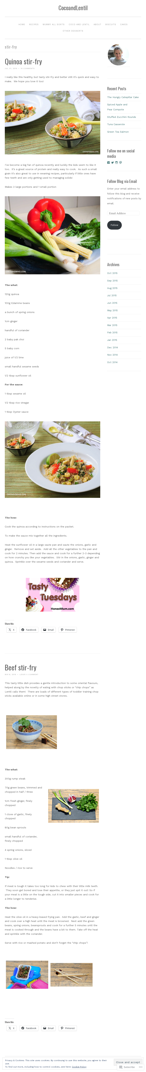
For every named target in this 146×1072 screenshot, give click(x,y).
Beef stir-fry (20, 667)
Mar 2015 (112, 325)
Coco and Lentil (79, 24)
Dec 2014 (112, 347)
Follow (114, 225)
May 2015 (112, 310)
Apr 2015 (112, 317)
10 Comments (28, 68)
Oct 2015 (112, 273)
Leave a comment (29, 674)
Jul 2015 (112, 295)
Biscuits (110, 24)
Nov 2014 (112, 354)
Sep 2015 (112, 280)
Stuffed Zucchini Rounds (121, 117)
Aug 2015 (112, 288)
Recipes (34, 24)
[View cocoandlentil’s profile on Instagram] (116, 162)
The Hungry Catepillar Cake (123, 97)
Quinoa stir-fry (23, 61)
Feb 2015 (112, 332)
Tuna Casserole (116, 124)
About (97, 24)
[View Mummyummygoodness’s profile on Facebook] (108, 162)
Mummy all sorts (54, 24)
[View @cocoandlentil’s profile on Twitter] (112, 162)
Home (22, 24)
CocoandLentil (73, 7)
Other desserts (73, 31)
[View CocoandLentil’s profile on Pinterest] (120, 162)
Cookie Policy (79, 1067)
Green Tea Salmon (118, 131)
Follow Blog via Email (122, 181)
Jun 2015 (112, 303)
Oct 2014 (112, 362)
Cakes (124, 24)
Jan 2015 (112, 340)
